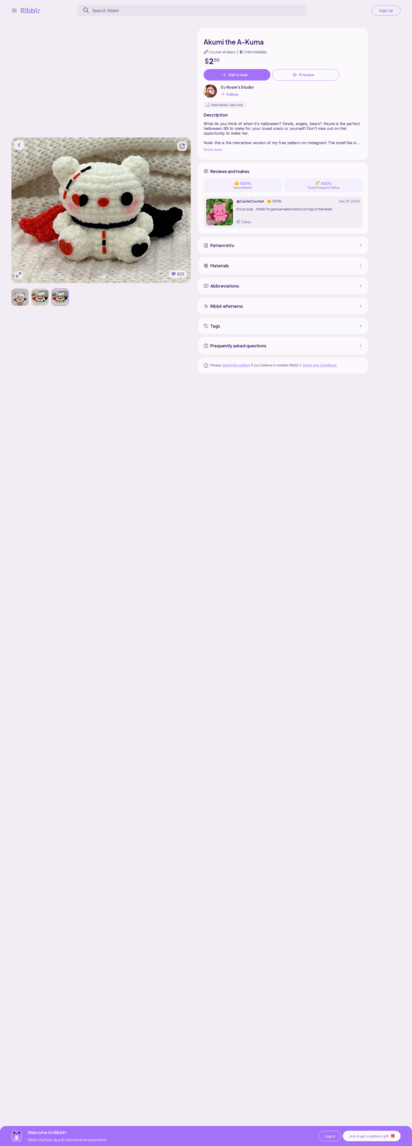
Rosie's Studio (240, 87)
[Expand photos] (18, 274)
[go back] (19, 145)
